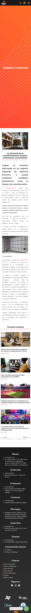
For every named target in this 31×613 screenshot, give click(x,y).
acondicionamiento (10, 188)
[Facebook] (12, 585)
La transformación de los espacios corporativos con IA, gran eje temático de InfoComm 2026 (15, 428)
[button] (28, 2)
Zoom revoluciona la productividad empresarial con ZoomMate (12, 376)
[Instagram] (15, 585)
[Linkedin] (19, 585)
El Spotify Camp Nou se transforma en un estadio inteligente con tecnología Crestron (15, 402)
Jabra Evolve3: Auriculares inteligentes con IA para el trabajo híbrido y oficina (14, 350)
